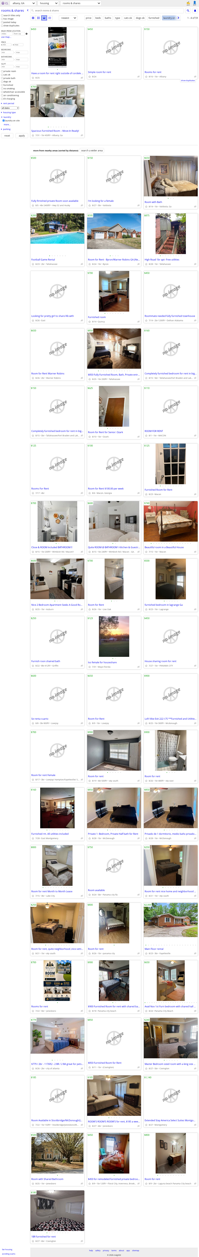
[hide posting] (82, 78)
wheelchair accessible (14, 91)
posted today (9, 22)
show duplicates (11, 25)
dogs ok (7, 81)
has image (8, 18)
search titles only (11, 15)
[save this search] (195, 10)
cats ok (6, 74)
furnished (8, 85)
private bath (9, 78)
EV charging (9, 98)
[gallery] (44, 17)
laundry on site (12, 120)
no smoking (9, 88)
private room (9, 71)
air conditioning (11, 95)
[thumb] (38, 17)
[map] (49, 17)
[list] (33, 17)
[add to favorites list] (33, 78)
